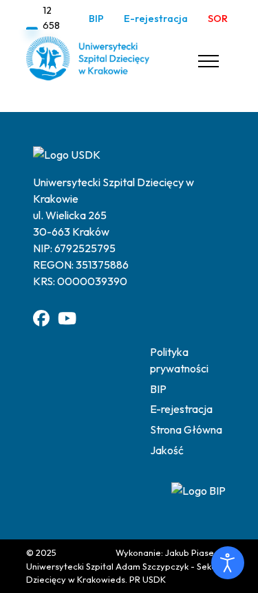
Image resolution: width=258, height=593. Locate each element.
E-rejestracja (156, 18)
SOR (218, 18)
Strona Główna (186, 429)
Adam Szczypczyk (152, 566)
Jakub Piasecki (195, 552)
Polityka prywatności (179, 360)
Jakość (167, 450)
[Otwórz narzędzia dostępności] (227, 562)
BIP (96, 18)
